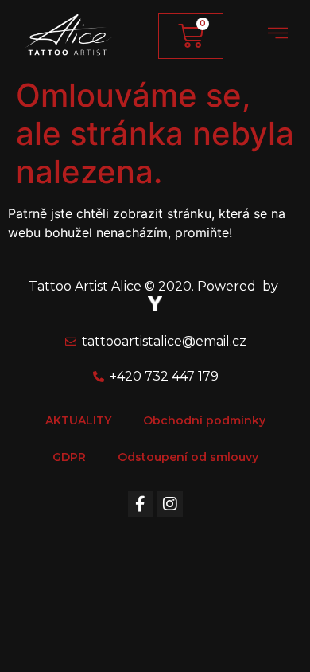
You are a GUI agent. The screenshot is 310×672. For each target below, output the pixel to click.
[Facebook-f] (140, 504)
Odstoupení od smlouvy (188, 457)
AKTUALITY (78, 420)
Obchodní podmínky (204, 420)
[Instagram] (170, 504)
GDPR (69, 457)
